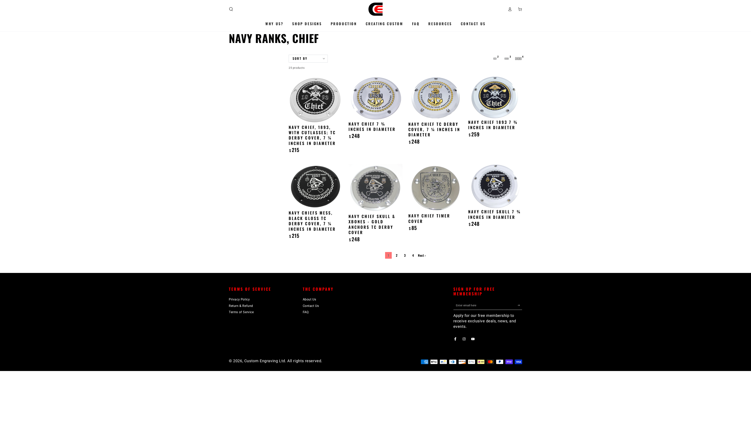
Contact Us (311, 306)
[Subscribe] (520, 305)
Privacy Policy (239, 299)
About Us (309, 299)
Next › (422, 255)
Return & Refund (241, 306)
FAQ (306, 312)
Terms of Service (241, 312)
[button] (231, 9)
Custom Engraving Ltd (264, 361)
